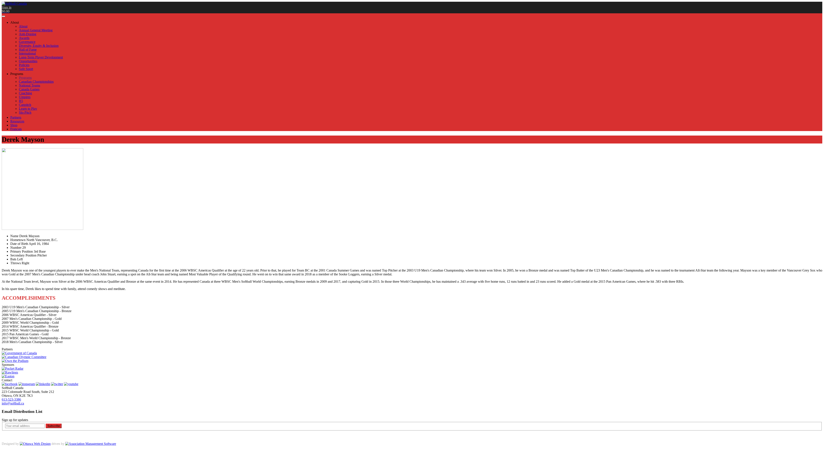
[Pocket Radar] (12, 368)
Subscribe (53, 425)
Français (16, 129)
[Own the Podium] (15, 361)
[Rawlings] (10, 372)
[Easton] (8, 376)
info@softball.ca (13, 403)
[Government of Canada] (19, 353)
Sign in (6, 7)
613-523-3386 (11, 399)
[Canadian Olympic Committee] (24, 357)
